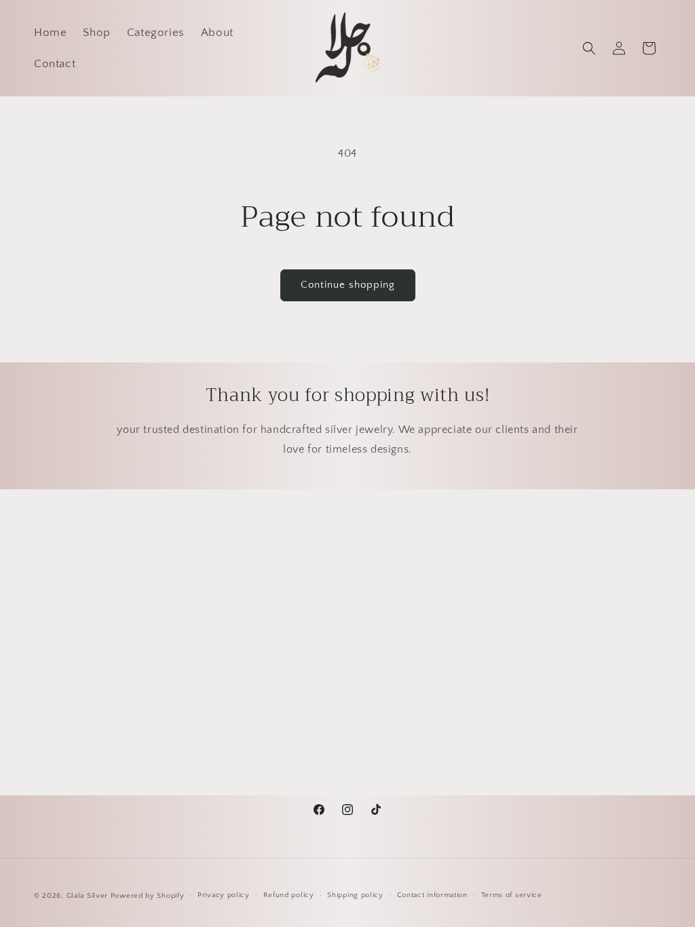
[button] (589, 48)
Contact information (432, 895)
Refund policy (288, 895)
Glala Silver (87, 896)
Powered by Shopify (148, 896)
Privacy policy (224, 895)
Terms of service (511, 895)
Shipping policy (355, 895)
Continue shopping (348, 284)
